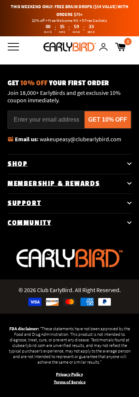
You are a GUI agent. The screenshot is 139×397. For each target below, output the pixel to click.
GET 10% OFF (107, 119)
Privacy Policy (69, 374)
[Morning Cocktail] (69, 46)
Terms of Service (70, 382)
